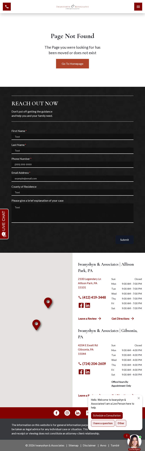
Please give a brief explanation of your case (37, 200)
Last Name (18, 144)
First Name (18, 130)
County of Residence (23, 186)
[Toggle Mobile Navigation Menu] (138, 7)
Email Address (20, 172)
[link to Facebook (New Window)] (81, 305)
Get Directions (120, 318)
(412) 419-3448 (94, 297)
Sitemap (74, 445)
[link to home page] (72, 6)
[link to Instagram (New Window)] (67, 413)
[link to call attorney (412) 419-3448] (7, 7)
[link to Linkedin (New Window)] (87, 305)
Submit (124, 239)
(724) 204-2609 (94, 364)
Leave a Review (87, 318)
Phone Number (20, 158)
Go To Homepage (72, 63)
